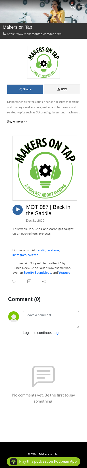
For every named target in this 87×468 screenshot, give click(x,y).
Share (27, 89)
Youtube (64, 272)
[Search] (73, 6)
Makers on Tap (17, 27)
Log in (57, 333)
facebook (52, 250)
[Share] (44, 281)
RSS (64, 89)
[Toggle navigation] (82, 6)
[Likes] (14, 281)
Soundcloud (43, 272)
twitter (33, 255)
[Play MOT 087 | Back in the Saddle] (17, 210)
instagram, (20, 255)
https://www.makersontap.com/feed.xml (34, 34)
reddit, (41, 250)
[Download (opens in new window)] (29, 281)
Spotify (28, 272)
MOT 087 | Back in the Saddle (48, 210)
